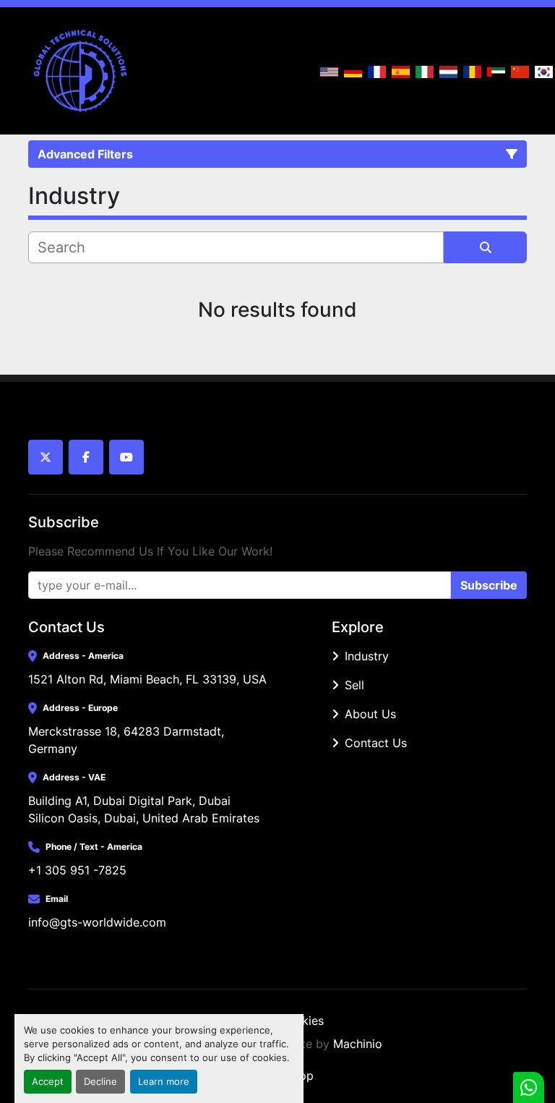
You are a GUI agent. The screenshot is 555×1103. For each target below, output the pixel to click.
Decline (100, 1081)
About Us (370, 714)
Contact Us (376, 743)
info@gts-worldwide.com (97, 922)
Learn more (163, 1081)
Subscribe (488, 585)
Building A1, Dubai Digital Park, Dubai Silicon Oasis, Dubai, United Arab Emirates (143, 809)
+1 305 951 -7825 (77, 870)
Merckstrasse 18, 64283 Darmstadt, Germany (128, 740)
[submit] (485, 247)
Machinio (357, 1043)
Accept (48, 1081)
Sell (354, 685)
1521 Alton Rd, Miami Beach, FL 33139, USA (147, 679)
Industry (367, 656)
